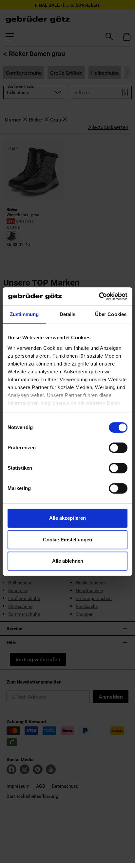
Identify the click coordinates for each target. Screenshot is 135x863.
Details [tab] (68, 314)
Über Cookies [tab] (110, 314)
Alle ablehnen (67, 561)
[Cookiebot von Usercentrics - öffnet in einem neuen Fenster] (98, 296)
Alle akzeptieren (67, 518)
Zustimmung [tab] (24, 314)
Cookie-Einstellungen (67, 539)
